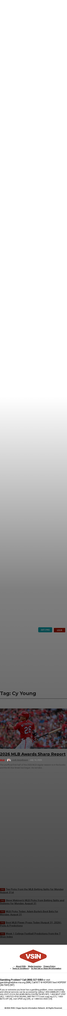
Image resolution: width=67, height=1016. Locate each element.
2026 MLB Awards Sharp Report (33, 754)
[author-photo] (9, 760)
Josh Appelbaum (20, 760)
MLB (2, 760)
